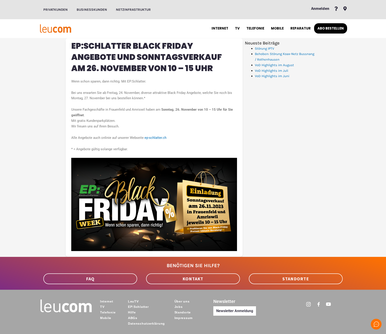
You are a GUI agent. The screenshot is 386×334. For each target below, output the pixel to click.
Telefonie (255, 28)
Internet (220, 28)
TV (237, 28)
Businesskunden (92, 10)
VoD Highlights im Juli (271, 71)
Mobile (277, 28)
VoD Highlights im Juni (272, 76)
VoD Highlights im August (274, 65)
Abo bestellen (330, 28)
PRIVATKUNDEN (55, 10)
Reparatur (300, 28)
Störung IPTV (264, 49)
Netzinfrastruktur (133, 10)
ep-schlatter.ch (155, 138)
